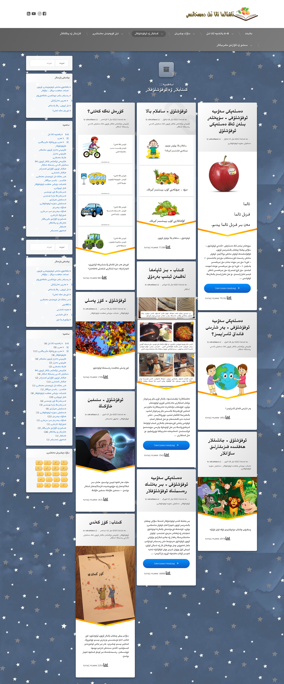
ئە (38, 468)
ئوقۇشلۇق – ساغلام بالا (166, 112)
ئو (55, 462)
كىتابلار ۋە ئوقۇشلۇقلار (146, 34)
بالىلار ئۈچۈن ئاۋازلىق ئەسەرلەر (52, 169)
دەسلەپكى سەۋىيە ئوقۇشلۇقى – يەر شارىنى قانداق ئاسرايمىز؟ (227, 328)
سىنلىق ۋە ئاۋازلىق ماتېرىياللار (232, 45)
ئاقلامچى (65, 304)
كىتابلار (187, 289)
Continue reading (220, 287)
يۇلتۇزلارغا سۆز (62, 320)
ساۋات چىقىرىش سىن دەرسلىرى (52, 211)
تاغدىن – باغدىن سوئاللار (54, 180)
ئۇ (63, 468)
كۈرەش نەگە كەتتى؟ (105, 112)
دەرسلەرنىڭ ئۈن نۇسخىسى (54, 192)
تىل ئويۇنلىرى (59, 188)
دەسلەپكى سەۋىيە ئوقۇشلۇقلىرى (239, 143)
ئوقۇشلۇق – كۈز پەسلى (105, 301)
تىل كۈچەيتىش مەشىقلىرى (105, 34)
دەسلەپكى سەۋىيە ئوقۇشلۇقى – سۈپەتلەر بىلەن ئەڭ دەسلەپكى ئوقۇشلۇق (227, 122)
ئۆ (39, 462)
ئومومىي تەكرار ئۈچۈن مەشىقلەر (52, 150)
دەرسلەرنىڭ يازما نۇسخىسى (54, 196)
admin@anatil (92, 119)
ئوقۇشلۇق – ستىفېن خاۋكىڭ (105, 403)
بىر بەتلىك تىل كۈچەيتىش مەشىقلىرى (50, 176)
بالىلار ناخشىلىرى (58, 173)
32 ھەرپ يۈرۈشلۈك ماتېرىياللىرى (53, 142)
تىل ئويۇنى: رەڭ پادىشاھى (58, 106)
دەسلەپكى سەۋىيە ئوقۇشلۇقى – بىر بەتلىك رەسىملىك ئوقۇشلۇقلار (166, 485)
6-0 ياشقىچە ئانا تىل (217, 34)
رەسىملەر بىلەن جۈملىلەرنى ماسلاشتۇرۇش (52, 95)
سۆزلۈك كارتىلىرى (57, 215)
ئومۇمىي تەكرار (59, 154)
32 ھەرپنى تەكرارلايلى (62, 100)
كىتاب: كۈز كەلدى (105, 523)
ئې (47, 468)
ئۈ (55, 468)
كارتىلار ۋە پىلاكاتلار (70, 34)
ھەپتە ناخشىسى (63, 309)
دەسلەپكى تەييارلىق (57, 200)
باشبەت (248, 34)
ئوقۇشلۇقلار (124, 313)
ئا (63, 462)
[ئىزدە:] (42, 63)
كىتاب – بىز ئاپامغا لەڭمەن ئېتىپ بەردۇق (166, 274)
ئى (47, 462)
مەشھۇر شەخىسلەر (111, 419)
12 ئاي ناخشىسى (64, 315)
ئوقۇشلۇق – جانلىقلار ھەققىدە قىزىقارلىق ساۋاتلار (227, 447)
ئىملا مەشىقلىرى (59, 157)
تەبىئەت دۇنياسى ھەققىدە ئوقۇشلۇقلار (104, 313)
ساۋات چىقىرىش (182, 34)
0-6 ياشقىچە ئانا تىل (58, 134)
